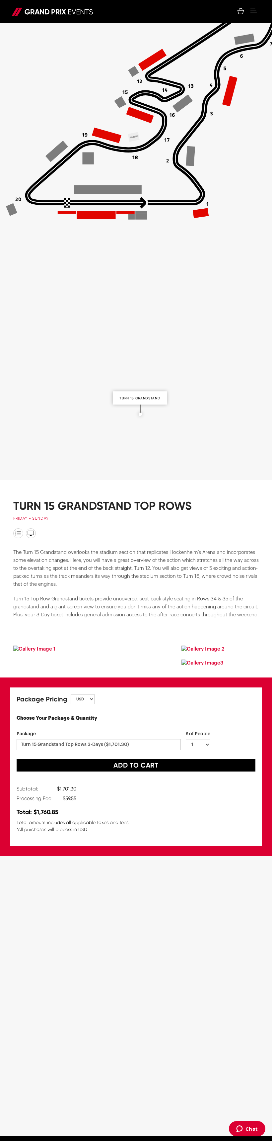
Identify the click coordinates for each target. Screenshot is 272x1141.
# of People (198, 734)
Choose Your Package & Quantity (57, 718)
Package (26, 734)
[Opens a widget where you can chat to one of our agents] (247, 1129)
